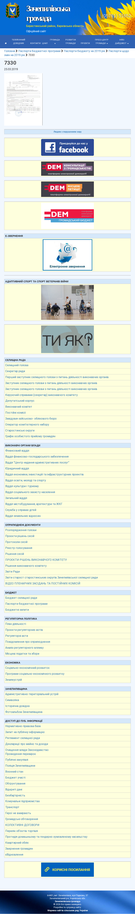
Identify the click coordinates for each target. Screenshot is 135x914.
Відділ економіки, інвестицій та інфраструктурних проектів (44, 474)
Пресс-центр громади (101, 41)
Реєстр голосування (18, 548)
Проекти (85, 43)
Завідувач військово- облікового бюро (31, 418)
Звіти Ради (12, 571)
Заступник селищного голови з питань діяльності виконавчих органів (51, 383)
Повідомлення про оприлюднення (27, 641)
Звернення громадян (19, 848)
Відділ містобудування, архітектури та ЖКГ (33, 504)
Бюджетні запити (17, 609)
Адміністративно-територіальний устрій (31, 694)
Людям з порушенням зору (68, 132)
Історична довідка (17, 706)
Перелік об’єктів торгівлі (21, 831)
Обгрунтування (15, 783)
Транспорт (12, 807)
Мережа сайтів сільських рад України (67, 910)
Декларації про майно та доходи (26, 744)
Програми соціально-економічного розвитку (34, 673)
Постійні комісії (15, 412)
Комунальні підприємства (22, 801)
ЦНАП (45, 43)
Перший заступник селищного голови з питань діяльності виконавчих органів (57, 377)
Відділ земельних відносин (23, 516)
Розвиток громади (70, 41)
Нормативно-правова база (23, 726)
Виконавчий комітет (18, 406)
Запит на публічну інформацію (25, 732)
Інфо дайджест (121, 41)
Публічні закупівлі (16, 759)
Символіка (12, 700)
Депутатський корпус (19, 400)
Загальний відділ (16, 498)
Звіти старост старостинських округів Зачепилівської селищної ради (51, 577)
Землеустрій (13, 679)
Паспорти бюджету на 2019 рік (84, 51)
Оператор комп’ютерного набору (27, 424)
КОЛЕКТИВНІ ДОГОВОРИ (22, 825)
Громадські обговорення (21, 819)
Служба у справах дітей (20, 510)
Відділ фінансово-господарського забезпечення (37, 456)
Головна (9, 51)
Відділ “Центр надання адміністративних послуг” (37, 462)
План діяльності (15, 624)
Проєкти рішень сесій (19, 536)
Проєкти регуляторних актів (24, 630)
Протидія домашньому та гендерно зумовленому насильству (46, 836)
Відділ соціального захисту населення (30, 492)
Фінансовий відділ (17, 450)
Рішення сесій (14, 554)
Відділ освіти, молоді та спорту (25, 480)
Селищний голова (16, 365)
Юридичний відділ (17, 468)
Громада (55, 40)
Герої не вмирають (18, 813)
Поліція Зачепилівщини (20, 765)
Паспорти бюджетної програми (39, 51)
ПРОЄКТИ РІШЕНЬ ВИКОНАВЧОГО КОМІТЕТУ (36, 559)
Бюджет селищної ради (21, 597)
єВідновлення (14, 854)
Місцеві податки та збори (22, 653)
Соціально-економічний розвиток (27, 667)
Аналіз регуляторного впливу (24, 647)
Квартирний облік (17, 842)
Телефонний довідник (18, 41)
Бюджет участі (15, 777)
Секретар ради (15, 371)
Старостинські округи (19, 430)
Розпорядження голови (20, 530)
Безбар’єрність (15, 795)
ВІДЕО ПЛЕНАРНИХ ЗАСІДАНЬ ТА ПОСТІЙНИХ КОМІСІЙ (42, 583)
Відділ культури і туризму (22, 486)
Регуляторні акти (16, 635)
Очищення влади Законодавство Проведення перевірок (27, 752)
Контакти (35, 43)
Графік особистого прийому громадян (30, 436)
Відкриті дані (13, 789)
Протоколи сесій (16, 542)
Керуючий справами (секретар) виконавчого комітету (41, 395)
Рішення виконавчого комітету (26, 565)
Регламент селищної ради (22, 738)
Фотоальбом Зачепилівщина (23, 712)
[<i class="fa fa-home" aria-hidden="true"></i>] (5, 43)
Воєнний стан (14, 771)
